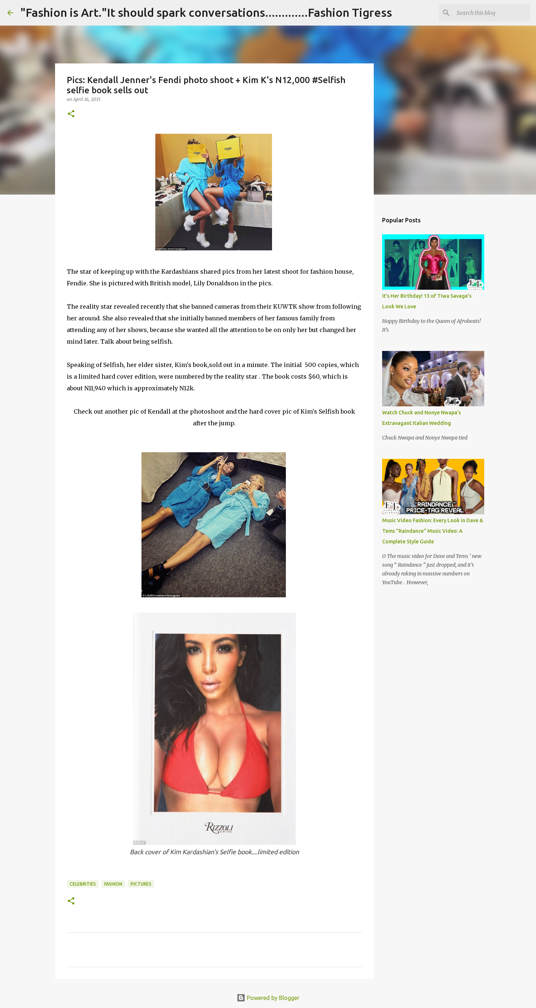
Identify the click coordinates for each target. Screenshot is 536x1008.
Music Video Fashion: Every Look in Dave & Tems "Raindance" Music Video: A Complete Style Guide (432, 530)
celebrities (83, 884)
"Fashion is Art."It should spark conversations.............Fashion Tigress (206, 12)
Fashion (113, 884)
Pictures (141, 884)
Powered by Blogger (272, 998)
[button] (71, 114)
